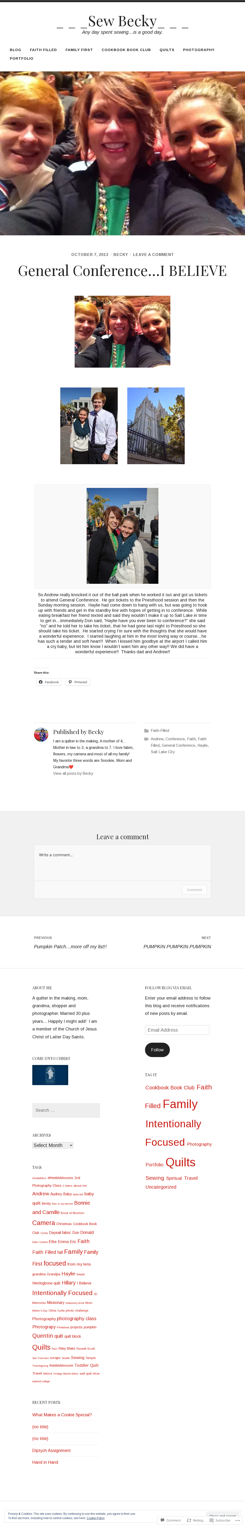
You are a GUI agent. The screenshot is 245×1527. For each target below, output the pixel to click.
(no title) (40, 1426)
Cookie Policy (96, 1518)
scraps (55, 1358)
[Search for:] (66, 1110)
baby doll (78, 1194)
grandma (39, 1274)
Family (73, 1251)
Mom (88, 1303)
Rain (54, 1348)
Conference (175, 739)
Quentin (42, 1335)
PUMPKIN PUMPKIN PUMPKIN (177, 942)
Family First (79, 50)
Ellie (53, 1241)
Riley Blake (67, 1348)
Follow (157, 1049)
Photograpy (44, 1326)
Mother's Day (39, 1310)
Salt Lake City (163, 752)
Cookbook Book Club (126, 50)
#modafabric (39, 1178)
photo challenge (77, 1310)
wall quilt (86, 1373)
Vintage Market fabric (65, 1373)
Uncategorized (160, 1187)
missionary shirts (75, 1302)
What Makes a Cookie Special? (62, 1414)
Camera (43, 1222)
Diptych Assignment (51, 1450)
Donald (87, 1232)
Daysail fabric (60, 1233)
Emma (63, 1242)
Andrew (157, 739)
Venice (47, 1373)
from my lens (79, 1264)
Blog (15, 50)
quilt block (72, 1336)
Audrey (56, 1194)
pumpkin (90, 1327)
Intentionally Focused (62, 1292)
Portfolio (21, 58)
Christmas (64, 1224)
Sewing (77, 1357)
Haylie (202, 745)
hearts (81, 1274)
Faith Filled (43, 50)
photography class (76, 1318)
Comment (194, 890)
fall (60, 1252)
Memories (39, 1303)
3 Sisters (67, 1185)
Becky (120, 255)
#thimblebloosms (60, 1178)
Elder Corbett (40, 1242)
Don (75, 1233)
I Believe (84, 1283)
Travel (37, 1373)
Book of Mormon (72, 1213)
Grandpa (53, 1274)
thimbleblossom (61, 1365)
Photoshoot (63, 1327)
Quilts (167, 50)
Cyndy (44, 1233)
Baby (67, 1194)
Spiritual (174, 1178)
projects (76, 1327)
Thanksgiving (40, 1365)
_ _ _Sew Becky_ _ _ (122, 20)
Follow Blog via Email (168, 987)
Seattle (66, 1358)
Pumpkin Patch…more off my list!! (70, 942)
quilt (58, 1336)
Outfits (61, 1310)
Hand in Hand (45, 1462)
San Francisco (40, 1358)
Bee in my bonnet (62, 1203)
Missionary (55, 1303)
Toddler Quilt (86, 1365)
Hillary (69, 1283)
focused (55, 1263)
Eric (73, 1242)
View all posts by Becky (73, 773)
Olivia (52, 1310)
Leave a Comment (153, 255)
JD (95, 1294)
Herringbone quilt (46, 1283)
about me (80, 1185)
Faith (191, 739)
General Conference (178, 745)
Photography (199, 50)
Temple (91, 1358)
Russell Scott (86, 1348)
